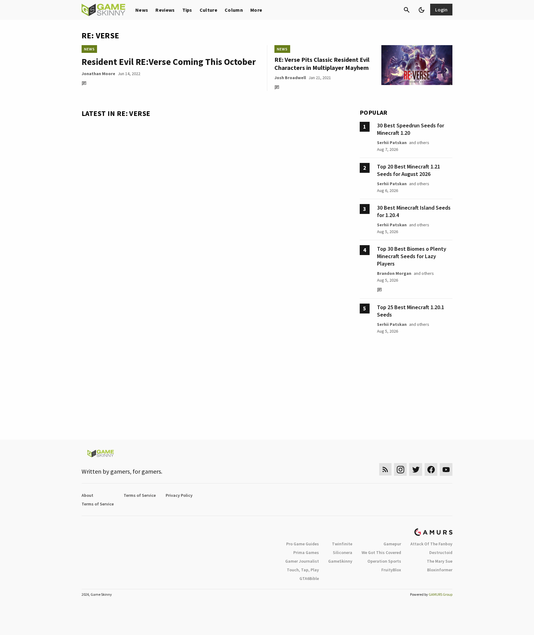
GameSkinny (340, 561)
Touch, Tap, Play (303, 570)
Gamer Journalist (302, 561)
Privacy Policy (179, 495)
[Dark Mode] (421, 10)
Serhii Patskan (392, 142)
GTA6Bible (309, 578)
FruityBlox (391, 570)
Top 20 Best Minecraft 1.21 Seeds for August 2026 (408, 170)
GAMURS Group (440, 594)
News (141, 10)
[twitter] (415, 469)
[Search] (406, 10)
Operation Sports (384, 561)
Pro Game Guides (302, 544)
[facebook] (431, 469)
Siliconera (342, 552)
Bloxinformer (439, 570)
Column (234, 10)
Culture (208, 10)
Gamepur (392, 544)
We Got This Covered (381, 552)
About (87, 495)
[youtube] (446, 469)
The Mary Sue (439, 561)
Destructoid (440, 552)
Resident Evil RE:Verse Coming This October (169, 61)
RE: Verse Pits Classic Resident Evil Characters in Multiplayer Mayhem (321, 63)
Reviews (165, 10)
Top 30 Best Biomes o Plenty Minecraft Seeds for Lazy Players (411, 256)
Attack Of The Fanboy (431, 544)
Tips (187, 10)
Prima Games (306, 552)
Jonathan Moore (98, 73)
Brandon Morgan (394, 273)
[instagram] (400, 469)
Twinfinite (342, 544)
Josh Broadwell (290, 77)
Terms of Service (140, 495)
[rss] (385, 469)
